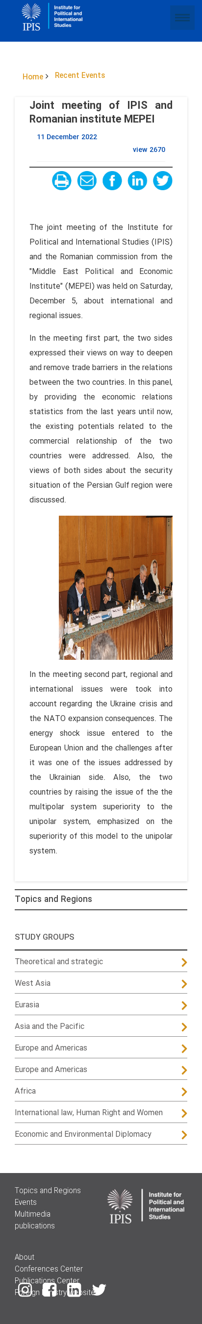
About (24, 1258)
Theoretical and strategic (59, 962)
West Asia (32, 983)
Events (26, 1203)
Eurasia (27, 1005)
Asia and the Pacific (49, 1027)
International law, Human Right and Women (89, 1113)
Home (33, 77)
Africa (25, 1091)
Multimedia (32, 1215)
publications (35, 1226)
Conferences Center (49, 1269)
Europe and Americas (51, 1048)
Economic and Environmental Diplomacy (83, 1134)
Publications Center (47, 1281)
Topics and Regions (53, 899)
